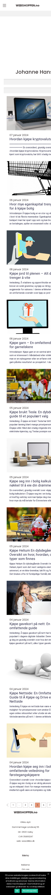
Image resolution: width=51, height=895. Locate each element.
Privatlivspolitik (30, 891)
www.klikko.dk (28, 841)
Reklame (25, 864)
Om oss (25, 869)
